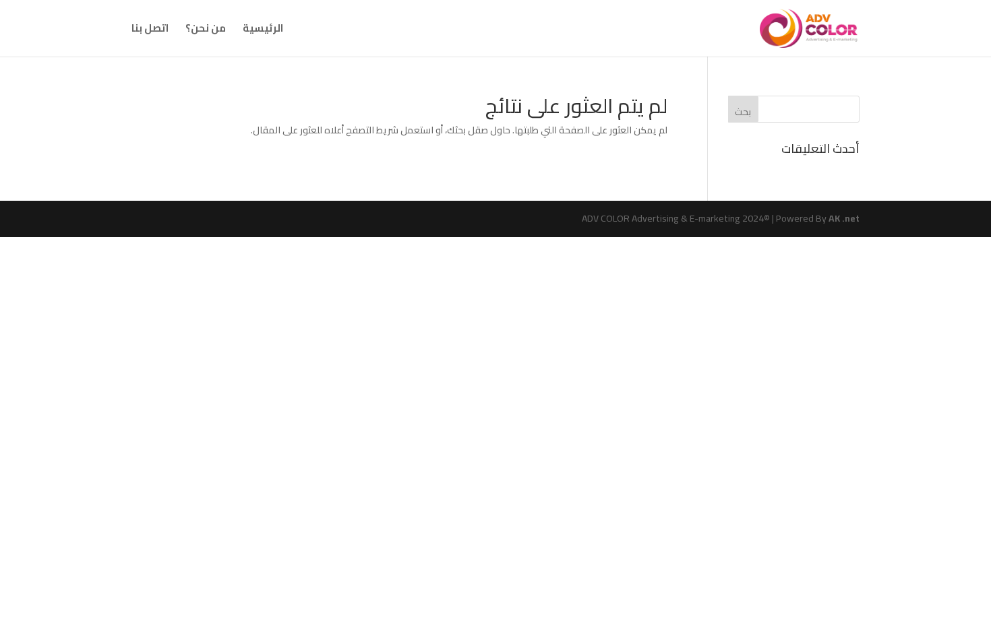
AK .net (844, 218)
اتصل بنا (150, 31)
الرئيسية (263, 31)
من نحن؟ (205, 31)
